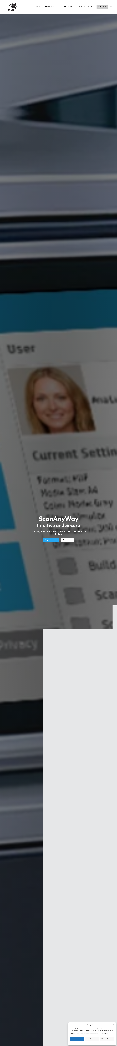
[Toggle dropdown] (58, 7)
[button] (113, 1025)
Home (37, 7)
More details (67, 540)
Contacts (102, 7)
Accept (77, 1039)
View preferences (107, 1039)
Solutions (68, 7)
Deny (92, 1039)
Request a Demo (86, 7)
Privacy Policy (92, 1042)
